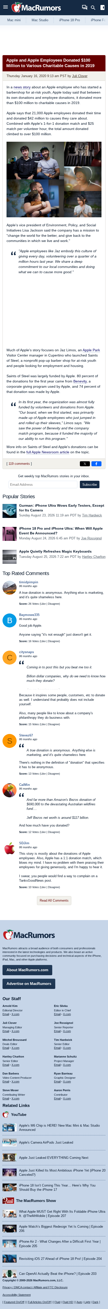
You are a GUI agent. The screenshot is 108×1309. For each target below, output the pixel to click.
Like (43, 603)
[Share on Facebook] (96, 463)
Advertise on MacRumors (29, 983)
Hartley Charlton (93, 557)
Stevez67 (26, 735)
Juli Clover (79, 76)
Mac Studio (40, 20)
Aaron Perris (62, 1090)
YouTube (18, 1114)
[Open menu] (6, 7)
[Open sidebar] (102, 8)
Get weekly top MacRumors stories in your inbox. (54, 476)
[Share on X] (85, 463)
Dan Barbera (11, 1073)
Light (87, 1302)
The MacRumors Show (36, 1200)
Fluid (57, 1302)
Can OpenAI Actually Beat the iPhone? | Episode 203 (57, 1274)
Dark (95, 1302)
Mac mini (14, 20)
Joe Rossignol (91, 538)
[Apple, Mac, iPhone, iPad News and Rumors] (36, 13)
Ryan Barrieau (63, 1073)
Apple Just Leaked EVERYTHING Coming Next (53, 1158)
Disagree (53, 603)
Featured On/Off (14, 1302)
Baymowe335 (29, 615)
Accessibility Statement (17, 1294)
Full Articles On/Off (39, 1302)
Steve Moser (11, 1090)
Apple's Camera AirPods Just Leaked (46, 1142)
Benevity (80, 381)
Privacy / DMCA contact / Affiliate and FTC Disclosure (35, 1287)
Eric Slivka (61, 1005)
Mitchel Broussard (15, 1039)
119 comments (19, 464)
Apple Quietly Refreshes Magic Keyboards (55, 551)
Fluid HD (68, 1302)
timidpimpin (28, 582)
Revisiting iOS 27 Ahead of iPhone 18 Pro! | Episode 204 (60, 1259)
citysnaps (26, 652)
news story (22, 87)
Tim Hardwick (92, 515)
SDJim (24, 843)
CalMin (24, 785)
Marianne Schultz (65, 1056)
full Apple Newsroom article (47, 452)
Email (6, 1014)
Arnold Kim (10, 1005)
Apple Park (91, 350)
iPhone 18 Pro (69, 20)
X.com (15, 1014)
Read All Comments (54, 900)
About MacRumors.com (27, 970)
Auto (79, 1302)
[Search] (94, 7)
